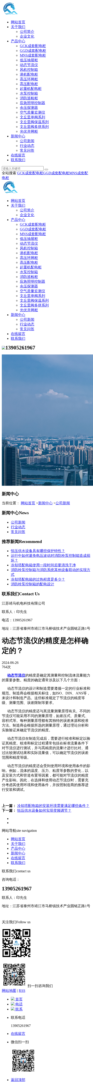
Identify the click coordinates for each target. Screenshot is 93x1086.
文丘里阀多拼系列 (34, 127)
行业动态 (27, 146)
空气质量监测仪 (32, 112)
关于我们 (18, 27)
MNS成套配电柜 (33, 55)
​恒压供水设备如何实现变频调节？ (44, 810)
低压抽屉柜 (29, 60)
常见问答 (27, 150)
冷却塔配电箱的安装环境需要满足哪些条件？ (53, 806)
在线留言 (18, 155)
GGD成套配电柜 (33, 51)
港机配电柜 (29, 74)
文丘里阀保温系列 (34, 122)
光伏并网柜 (29, 131)
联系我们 (18, 160)
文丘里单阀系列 (32, 117)
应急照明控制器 (32, 103)
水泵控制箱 (29, 93)
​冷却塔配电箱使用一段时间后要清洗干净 (43, 565)
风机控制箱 (29, 70)
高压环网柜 (29, 79)
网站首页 (18, 22)
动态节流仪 (29, 65)
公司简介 (27, 31)
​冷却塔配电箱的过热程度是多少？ (38, 579)
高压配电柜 (29, 84)
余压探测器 (29, 108)
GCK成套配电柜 (33, 46)
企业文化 (27, 36)
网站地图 (9, 991)
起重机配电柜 (31, 89)
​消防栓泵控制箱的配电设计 (32, 584)
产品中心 (18, 41)
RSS (22, 991)
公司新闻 (27, 141)
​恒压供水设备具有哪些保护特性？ (38, 551)
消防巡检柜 (29, 98)
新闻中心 (18, 136)
